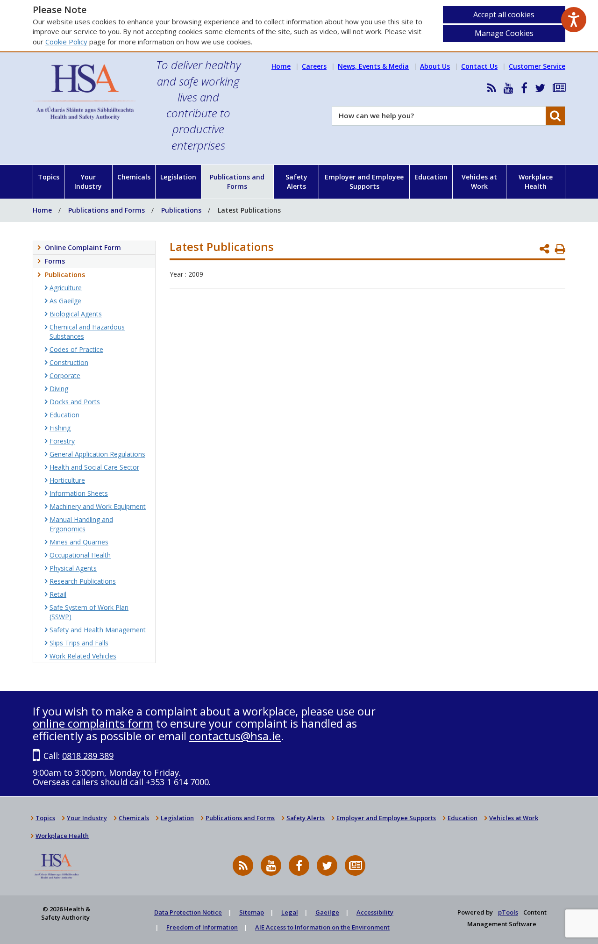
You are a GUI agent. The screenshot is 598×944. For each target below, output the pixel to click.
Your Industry (88, 181)
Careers (314, 66)
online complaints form (93, 723)
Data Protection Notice (188, 912)
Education (431, 176)
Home (281, 66)
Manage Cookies (504, 33)
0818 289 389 (88, 755)
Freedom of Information (202, 927)
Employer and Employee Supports (364, 181)
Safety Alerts (296, 181)
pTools (508, 912)
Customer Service (537, 66)
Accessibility (374, 912)
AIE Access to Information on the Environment (322, 927)
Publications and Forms (237, 181)
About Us (435, 66)
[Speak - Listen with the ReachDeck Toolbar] (573, 19)
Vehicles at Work (479, 181)
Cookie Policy (66, 41)
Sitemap (251, 912)
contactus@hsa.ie (235, 736)
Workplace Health (536, 181)
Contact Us (479, 66)
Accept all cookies (503, 14)
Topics (48, 176)
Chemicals (133, 176)
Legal (289, 912)
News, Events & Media (373, 66)
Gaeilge (327, 912)
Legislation (178, 176)
